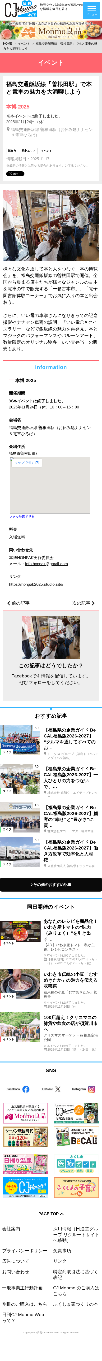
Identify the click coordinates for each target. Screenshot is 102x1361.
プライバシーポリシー (24, 1250)
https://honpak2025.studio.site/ (36, 584)
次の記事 (81, 603)
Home (7, 43)
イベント (24, 43)
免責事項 (62, 1250)
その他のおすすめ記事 (52, 884)
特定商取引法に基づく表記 (75, 1274)
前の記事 (21, 603)
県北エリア (29, 150)
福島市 (12, 150)
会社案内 (11, 1228)
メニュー (92, 14)
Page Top (48, 1213)
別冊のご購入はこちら (24, 1304)
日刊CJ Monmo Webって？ (23, 1317)
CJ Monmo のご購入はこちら (76, 1290)
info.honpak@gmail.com (46, 563)
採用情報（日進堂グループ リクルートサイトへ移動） (76, 1234)
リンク (60, 1261)
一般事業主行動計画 (22, 1287)
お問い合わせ (15, 1271)
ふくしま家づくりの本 (75, 1304)
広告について (15, 1261)
